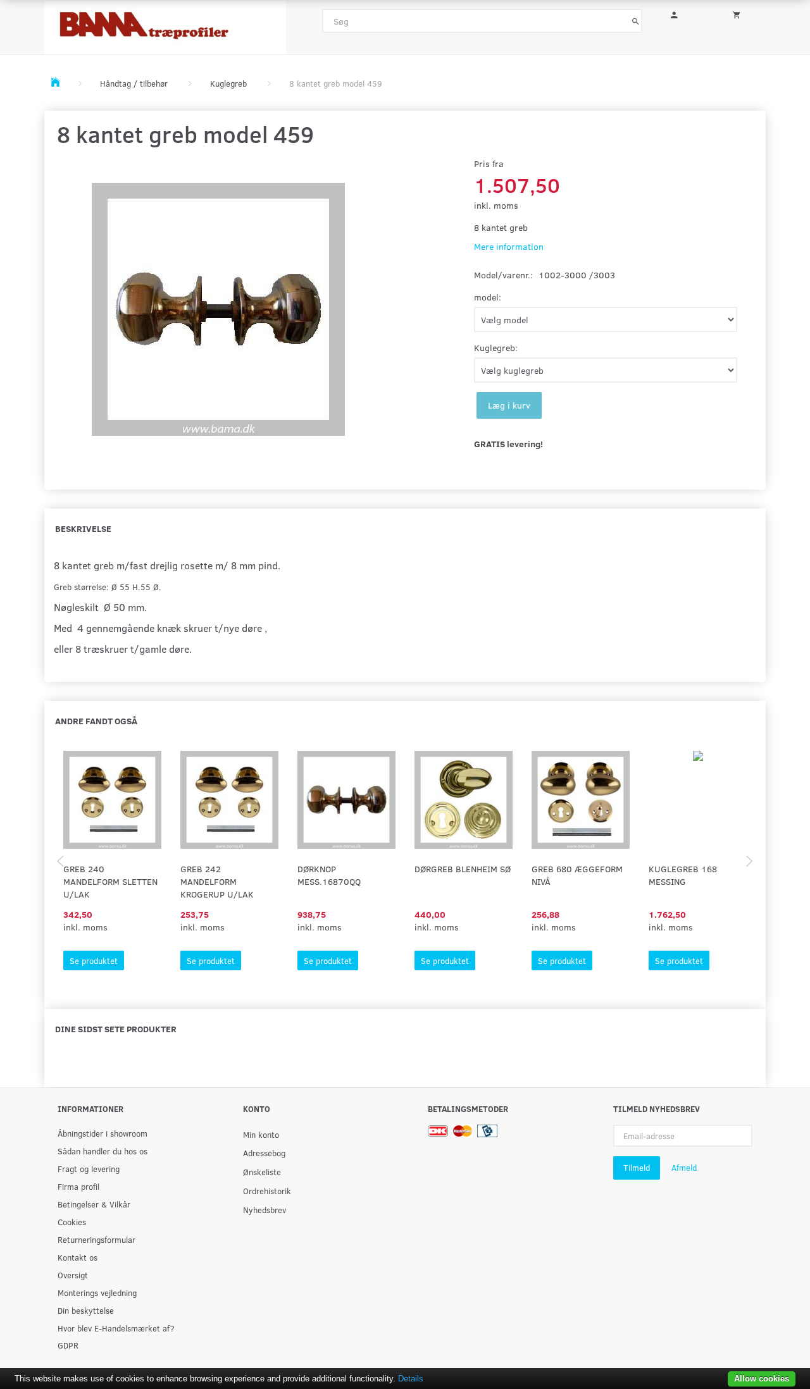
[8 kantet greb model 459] (218, 309)
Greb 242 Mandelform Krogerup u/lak (217, 881)
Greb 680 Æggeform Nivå (577, 875)
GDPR (68, 1345)
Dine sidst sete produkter (116, 1029)
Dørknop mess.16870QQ (329, 875)
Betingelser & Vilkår (94, 1204)
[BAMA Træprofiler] (165, 23)
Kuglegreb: (496, 348)
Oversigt (73, 1274)
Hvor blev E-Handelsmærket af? (116, 1328)
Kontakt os (77, 1257)
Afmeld (684, 1167)
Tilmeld (636, 1167)
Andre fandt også (96, 721)
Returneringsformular (96, 1239)
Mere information (509, 246)
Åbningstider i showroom (102, 1133)
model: (487, 297)
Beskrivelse (83, 528)
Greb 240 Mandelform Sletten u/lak (110, 881)
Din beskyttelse (86, 1310)
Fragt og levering (89, 1168)
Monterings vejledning (97, 1292)
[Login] (682, 13)
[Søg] (635, 21)
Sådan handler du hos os (102, 1150)
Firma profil (78, 1186)
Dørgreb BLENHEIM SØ (462, 869)
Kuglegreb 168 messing (683, 875)
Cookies (72, 1221)
